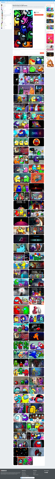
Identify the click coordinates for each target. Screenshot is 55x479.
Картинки (14, 0)
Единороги (34, 473)
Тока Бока (4, 26)
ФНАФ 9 (4, 22)
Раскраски (2, 0)
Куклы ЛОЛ (34, 472)
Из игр (3, 9)
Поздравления (11, 0)
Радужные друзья (5, 25)
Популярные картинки (49, 31)
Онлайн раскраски (5, 0)
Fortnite (4, 12)
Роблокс (4, 19)
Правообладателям (24, 474)
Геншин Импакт (5, 16)
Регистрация (53, 0)
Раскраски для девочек (35, 474)
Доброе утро (4, 6)
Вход (50, 0)
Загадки (8, 0)
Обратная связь (23, 472)
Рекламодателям (24, 473)
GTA (3, 13)
